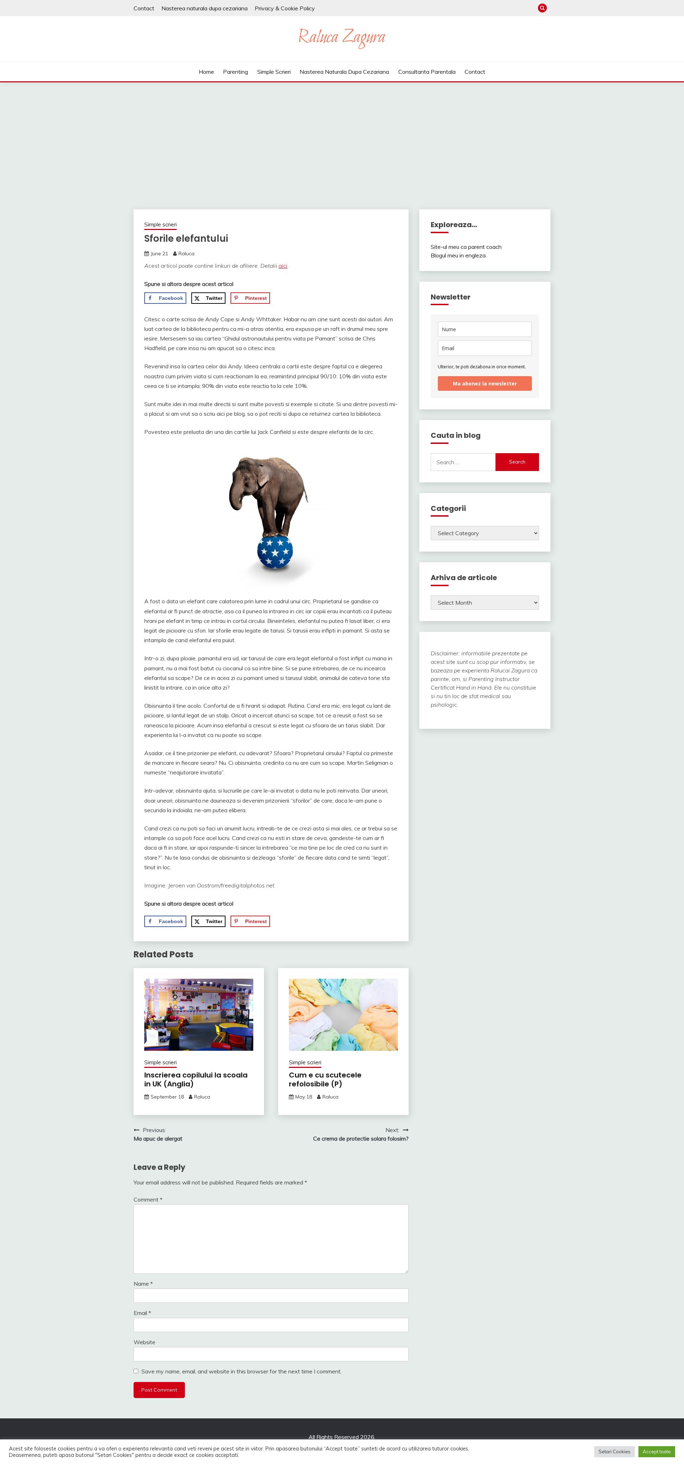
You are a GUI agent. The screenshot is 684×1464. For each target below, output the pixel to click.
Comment (148, 1199)
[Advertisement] (342, 136)
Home (206, 71)
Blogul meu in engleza (458, 255)
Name (143, 1283)
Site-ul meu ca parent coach (466, 246)
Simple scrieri (274, 71)
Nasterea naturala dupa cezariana (204, 8)
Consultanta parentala (427, 71)
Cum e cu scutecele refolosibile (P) (325, 1079)
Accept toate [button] (657, 1451)
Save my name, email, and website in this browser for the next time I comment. (241, 1371)
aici (283, 265)
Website (144, 1342)
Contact (144, 8)
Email (142, 1312)
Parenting (235, 71)
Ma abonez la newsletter (485, 383)
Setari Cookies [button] (614, 1451)
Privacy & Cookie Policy (285, 8)
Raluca (186, 253)
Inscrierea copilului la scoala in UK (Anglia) (196, 1079)
